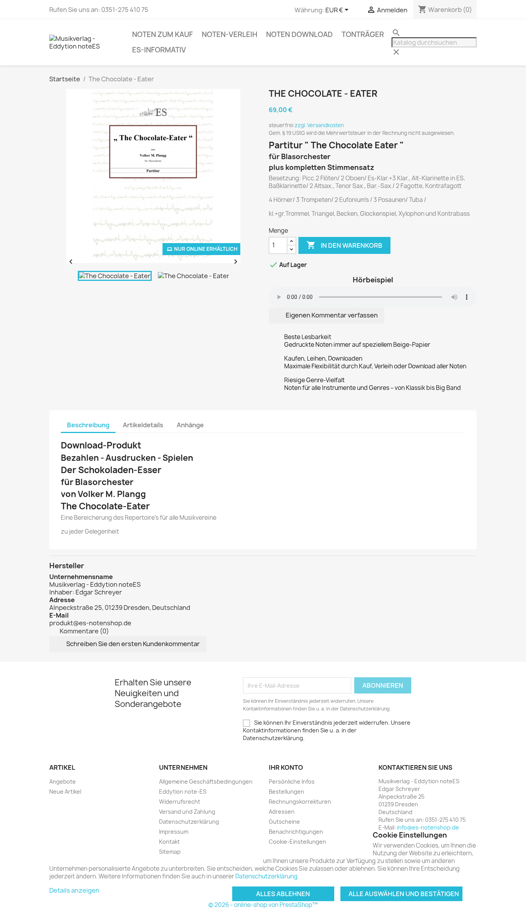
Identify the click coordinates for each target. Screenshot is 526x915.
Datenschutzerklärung (189, 821)
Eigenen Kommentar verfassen (331, 315)
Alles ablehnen (283, 894)
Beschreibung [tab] (88, 425)
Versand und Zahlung (187, 811)
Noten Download (299, 34)
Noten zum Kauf (162, 34)
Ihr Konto (286, 767)
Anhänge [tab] (190, 425)
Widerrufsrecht (179, 801)
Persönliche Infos (292, 781)
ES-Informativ (159, 50)
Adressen (282, 811)
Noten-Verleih (229, 34)
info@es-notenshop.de (428, 827)
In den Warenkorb (344, 245)
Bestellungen (286, 791)
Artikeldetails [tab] (143, 425)
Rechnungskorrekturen (300, 801)
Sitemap (170, 851)
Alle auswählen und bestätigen (403, 894)
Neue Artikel (65, 791)
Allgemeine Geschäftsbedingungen (206, 781)
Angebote (62, 781)
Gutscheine (284, 821)
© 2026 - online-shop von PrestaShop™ (263, 905)
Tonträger (363, 34)
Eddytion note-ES (182, 791)
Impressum (173, 831)
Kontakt (169, 841)
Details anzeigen (74, 890)
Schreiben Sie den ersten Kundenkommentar (132, 644)
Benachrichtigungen (296, 831)
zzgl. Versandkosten (319, 125)
